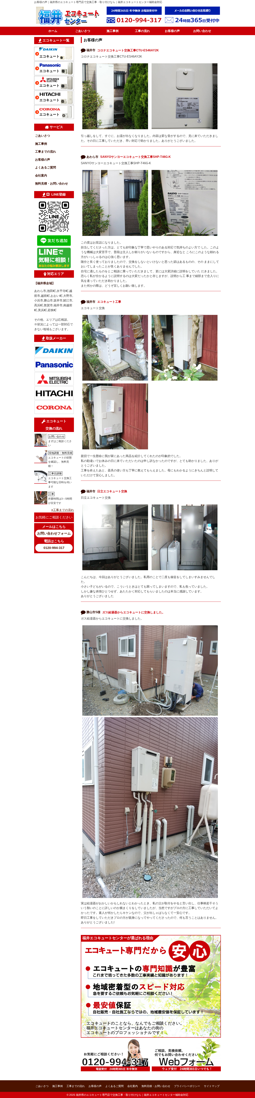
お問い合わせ (202, 30)
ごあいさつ (82, 30)
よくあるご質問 (45, 167)
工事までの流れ (45, 151)
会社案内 (41, 175)
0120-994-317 (53, 548)
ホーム (52, 30)
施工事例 (113, 30)
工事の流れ (142, 30)
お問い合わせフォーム (54, 533)
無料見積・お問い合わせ (51, 183)
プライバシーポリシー (187, 1086)
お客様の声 (172, 30)
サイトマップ (212, 1086)
